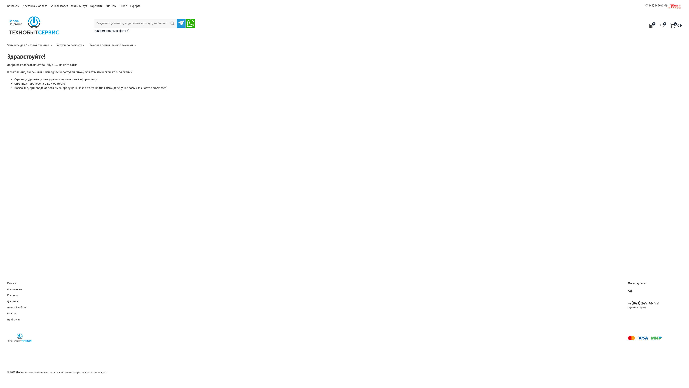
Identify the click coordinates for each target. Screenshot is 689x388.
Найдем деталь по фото (110, 31)
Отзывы (111, 6)
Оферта (135, 6)
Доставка (12, 301)
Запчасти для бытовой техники (28, 45)
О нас (123, 6)
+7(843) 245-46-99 (656, 5)
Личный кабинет (17, 307)
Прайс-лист (14, 319)
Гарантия (96, 6)
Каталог (11, 283)
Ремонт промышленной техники (111, 45)
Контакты (13, 6)
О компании (14, 289)
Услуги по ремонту (69, 45)
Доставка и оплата (35, 6)
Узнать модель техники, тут (69, 6)
